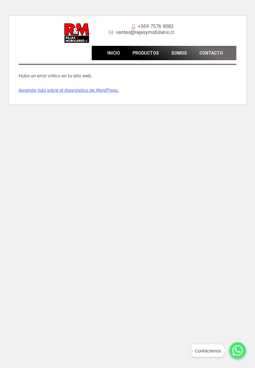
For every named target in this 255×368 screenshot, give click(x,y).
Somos (179, 53)
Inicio (113, 53)
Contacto (211, 53)
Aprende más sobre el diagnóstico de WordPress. (69, 90)
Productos (145, 53)
